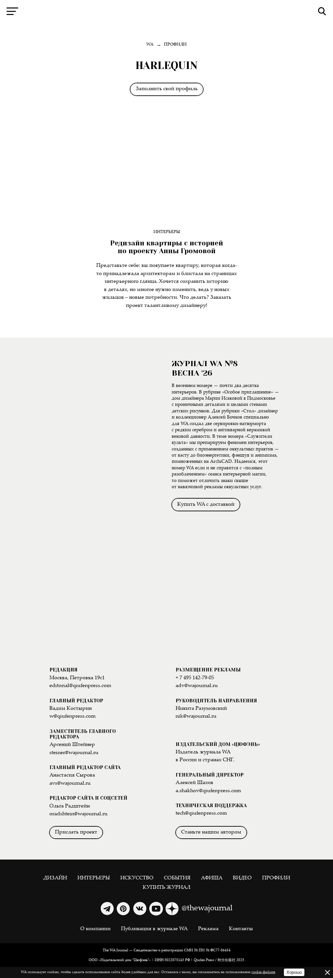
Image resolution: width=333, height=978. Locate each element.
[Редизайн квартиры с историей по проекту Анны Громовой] (166, 171)
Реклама (208, 929)
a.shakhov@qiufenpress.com (208, 791)
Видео (242, 878)
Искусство (136, 878)
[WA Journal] (166, 11)
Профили (276, 878)
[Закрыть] (327, 972)
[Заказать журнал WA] (105, 431)
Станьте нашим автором (211, 832)
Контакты (241, 929)
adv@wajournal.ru (197, 686)
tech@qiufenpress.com (201, 813)
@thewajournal (207, 908)
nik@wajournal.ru (196, 716)
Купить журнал (167, 887)
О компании (95, 929)
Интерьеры (166, 232)
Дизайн (55, 878)
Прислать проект (76, 832)
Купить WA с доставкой (205, 504)
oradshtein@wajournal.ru (78, 814)
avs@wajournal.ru (70, 783)
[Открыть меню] (12, 11)
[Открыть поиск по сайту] (322, 11)
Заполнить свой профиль (167, 89)
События (177, 878)
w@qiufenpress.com (72, 716)
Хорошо (294, 972)
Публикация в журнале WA (154, 929)
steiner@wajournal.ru (74, 753)
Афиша (211, 878)
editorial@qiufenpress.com (80, 686)
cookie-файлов (263, 972)
